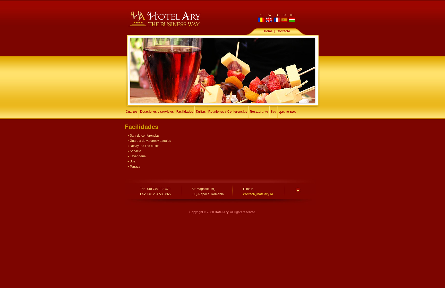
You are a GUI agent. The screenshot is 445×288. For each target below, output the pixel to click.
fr (276, 18)
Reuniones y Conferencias (227, 111)
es (283, 18)
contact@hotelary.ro (258, 194)
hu (291, 18)
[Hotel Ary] (164, 26)
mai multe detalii (298, 190)
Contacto (283, 31)
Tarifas (201, 111)
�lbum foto (287, 112)
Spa (273, 111)
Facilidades (184, 111)
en (269, 18)
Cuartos (132, 111)
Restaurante (259, 111)
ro (261, 18)
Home (268, 31)
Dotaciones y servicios (157, 111)
